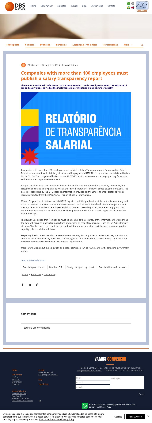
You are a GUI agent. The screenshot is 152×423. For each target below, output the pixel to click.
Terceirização (110, 44)
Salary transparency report (80, 267)
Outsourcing (50, 274)
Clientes (29, 44)
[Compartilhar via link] (37, 284)
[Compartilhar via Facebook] (22, 284)
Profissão (45, 44)
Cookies (118, 416)
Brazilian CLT (55, 267)
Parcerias (61, 44)
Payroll (25, 274)
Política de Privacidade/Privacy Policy (56, 419)
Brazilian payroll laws (33, 267)
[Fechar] (148, 416)
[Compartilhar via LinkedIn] (29, 284)
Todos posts (12, 44)
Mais (126, 44)
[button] (61, 6)
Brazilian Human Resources (112, 267)
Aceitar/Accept (135, 416)
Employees (36, 274)
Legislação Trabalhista (84, 44)
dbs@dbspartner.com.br (89, 370)
